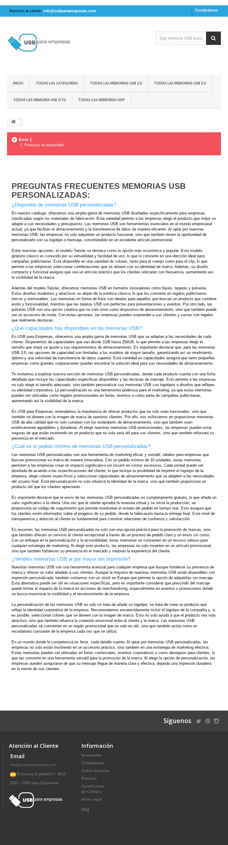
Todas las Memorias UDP (101, 99)
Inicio (18, 83)
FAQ (85, 810)
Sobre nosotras (95, 771)
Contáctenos (206, 10)
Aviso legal (91, 799)
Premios (89, 778)
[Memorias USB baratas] (39, 48)
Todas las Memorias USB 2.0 (116, 83)
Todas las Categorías (57, 83)
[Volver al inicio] (13, 122)
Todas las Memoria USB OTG (39, 99)
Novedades (91, 755)
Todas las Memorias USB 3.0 (180, 83)
